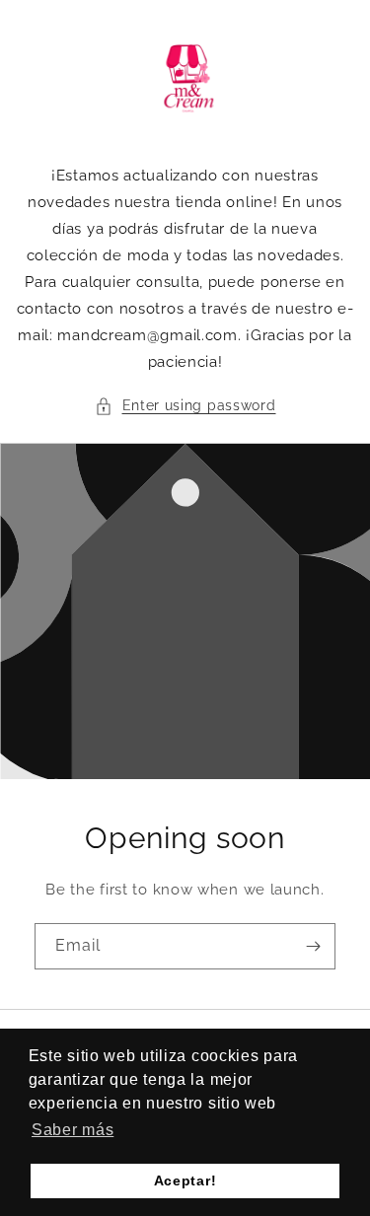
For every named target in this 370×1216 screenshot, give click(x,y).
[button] (185, 405)
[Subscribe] (312, 946)
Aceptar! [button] (185, 1180)
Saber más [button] (72, 1129)
